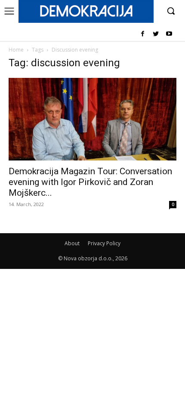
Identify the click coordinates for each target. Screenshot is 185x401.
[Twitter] (155, 34)
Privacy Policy (104, 243)
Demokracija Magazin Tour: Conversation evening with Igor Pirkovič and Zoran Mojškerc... (90, 182)
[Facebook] (142, 34)
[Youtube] (169, 34)
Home (16, 49)
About (72, 243)
